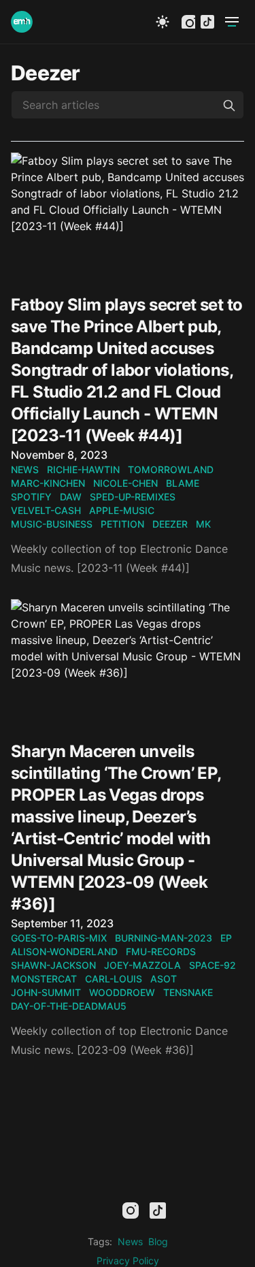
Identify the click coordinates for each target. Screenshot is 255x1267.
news (25, 469)
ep (226, 938)
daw (71, 496)
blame (182, 483)
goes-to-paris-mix (59, 938)
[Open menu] (232, 22)
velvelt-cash (46, 510)
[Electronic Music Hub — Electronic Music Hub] (22, 22)
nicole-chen (125, 483)
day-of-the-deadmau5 (68, 1006)
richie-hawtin (83, 469)
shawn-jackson (53, 965)
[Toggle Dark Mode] (162, 22)
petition (122, 524)
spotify (31, 496)
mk (203, 524)
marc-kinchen (48, 483)
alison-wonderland (64, 951)
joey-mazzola (142, 965)
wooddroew (122, 992)
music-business (51, 524)
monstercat (44, 978)
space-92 (212, 965)
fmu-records (161, 951)
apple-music (121, 510)
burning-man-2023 (163, 938)
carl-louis (113, 978)
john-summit (46, 992)
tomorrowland (171, 469)
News (130, 1241)
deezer (170, 524)
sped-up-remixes (132, 496)
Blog (158, 1241)
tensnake (188, 992)
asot (163, 978)
